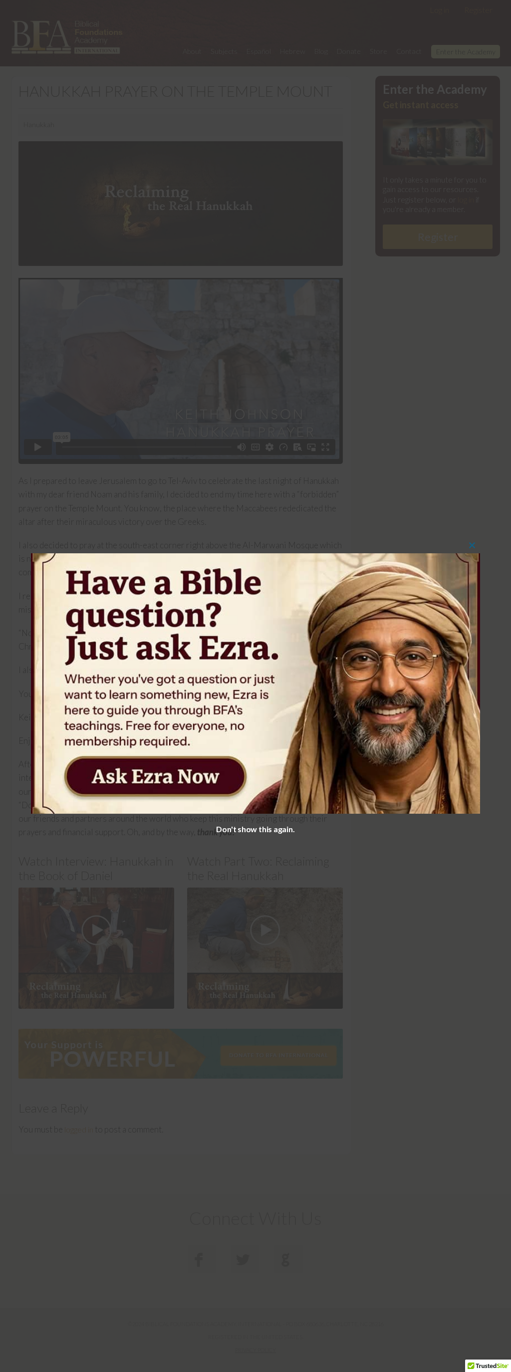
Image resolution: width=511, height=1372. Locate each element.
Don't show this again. (255, 829)
